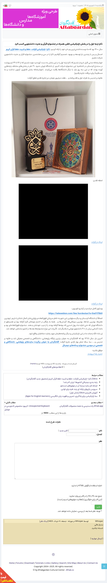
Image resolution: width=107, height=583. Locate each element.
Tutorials (39, 563)
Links (47, 563)
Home (11, 563)
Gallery (55, 563)
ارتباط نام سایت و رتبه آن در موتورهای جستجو (78, 386)
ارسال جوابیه (97, 538)
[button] (5, 5)
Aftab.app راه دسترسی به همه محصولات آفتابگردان (81, 406)
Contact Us (92, 563)
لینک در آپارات (97, 242)
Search (62, 563)
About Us (81, 563)
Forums (19, 563)
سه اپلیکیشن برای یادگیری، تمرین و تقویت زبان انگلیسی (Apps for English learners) (61, 396)
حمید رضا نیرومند (95, 354)
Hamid (33, 363)
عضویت (80, 5)
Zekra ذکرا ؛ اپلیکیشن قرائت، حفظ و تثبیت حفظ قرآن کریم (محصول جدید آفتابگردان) (62, 379)
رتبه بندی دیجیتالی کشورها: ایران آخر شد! (80, 382)
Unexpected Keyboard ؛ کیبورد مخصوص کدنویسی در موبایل (26, 407)
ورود (74, 5)
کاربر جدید (63, 431)
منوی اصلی (94, 34)
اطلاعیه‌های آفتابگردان (52, 367)
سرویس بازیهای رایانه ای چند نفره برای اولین (79, 389)
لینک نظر (44, 521)
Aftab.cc (70, 570)
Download (29, 563)
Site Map (72, 563)
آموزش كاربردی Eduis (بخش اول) (83, 393)
